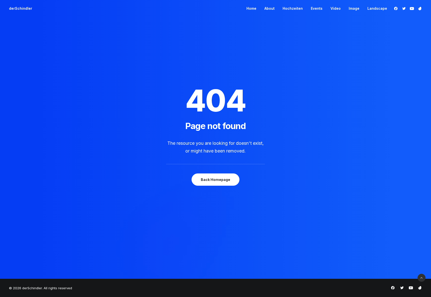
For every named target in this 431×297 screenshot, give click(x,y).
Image (354, 8)
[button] (397, 8)
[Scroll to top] (422, 277)
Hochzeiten (293, 8)
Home (251, 8)
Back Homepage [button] (215, 179)
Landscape (377, 8)
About (269, 8)
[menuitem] (251, 8)
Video (335, 8)
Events (317, 8)
